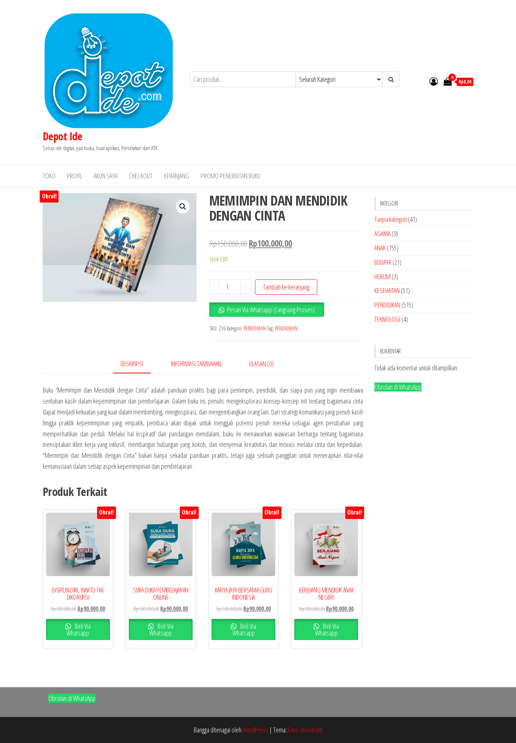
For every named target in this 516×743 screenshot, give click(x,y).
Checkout (141, 175)
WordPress (255, 729)
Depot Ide (62, 136)
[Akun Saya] (433, 81)
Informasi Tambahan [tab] (196, 363)
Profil (74, 175)
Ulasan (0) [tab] (261, 363)
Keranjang (176, 175)
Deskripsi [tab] (132, 363)
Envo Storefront (305, 729)
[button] (183, 206)
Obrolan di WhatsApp (398, 386)
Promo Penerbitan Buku (230, 175)
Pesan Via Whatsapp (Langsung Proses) (271, 309)
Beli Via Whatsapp (78, 629)
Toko (49, 175)
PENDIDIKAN (255, 328)
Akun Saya (105, 175)
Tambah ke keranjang (286, 287)
